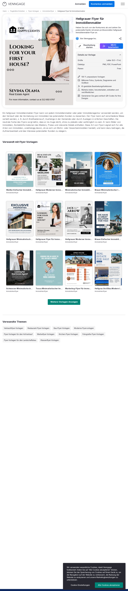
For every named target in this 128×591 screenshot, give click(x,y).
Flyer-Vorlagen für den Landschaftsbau (20, 340)
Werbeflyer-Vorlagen (45, 334)
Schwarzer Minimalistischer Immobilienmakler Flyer (19, 288)
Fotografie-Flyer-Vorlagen (93, 334)
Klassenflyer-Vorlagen (50, 340)
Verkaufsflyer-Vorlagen (13, 328)
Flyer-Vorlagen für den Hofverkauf (18, 334)
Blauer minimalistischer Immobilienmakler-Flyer (108, 190)
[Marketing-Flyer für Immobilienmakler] (78, 268)
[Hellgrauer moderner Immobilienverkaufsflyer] (49, 169)
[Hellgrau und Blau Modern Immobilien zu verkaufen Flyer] (108, 268)
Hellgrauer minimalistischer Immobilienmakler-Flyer (19, 239)
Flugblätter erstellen (17, 11)
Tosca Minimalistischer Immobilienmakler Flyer (49, 288)
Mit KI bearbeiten (113, 46)
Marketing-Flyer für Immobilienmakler (78, 288)
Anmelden (80, 4)
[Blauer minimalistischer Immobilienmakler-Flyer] (108, 169)
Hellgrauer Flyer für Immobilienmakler (49, 239)
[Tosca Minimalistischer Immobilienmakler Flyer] (49, 268)
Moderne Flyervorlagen (84, 328)
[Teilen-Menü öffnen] (120, 38)
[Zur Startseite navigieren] (13, 4)
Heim (5, 11)
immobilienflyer (48, 11)
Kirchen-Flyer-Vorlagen (68, 334)
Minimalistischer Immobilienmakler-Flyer (78, 190)
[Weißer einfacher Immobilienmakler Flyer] (19, 169)
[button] (87, 46)
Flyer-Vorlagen (33, 11)
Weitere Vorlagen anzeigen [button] (64, 302)
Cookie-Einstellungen (80, 585)
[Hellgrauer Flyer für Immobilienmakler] (49, 218)
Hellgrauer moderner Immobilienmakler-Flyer (78, 239)
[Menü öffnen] (123, 4)
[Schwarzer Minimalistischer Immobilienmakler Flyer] (19, 268)
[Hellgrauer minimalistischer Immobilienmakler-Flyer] (19, 218)
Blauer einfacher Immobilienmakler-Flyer (108, 239)
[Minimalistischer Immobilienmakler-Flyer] (78, 169)
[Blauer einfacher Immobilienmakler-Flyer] (108, 218)
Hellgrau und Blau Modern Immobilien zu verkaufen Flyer (108, 288)
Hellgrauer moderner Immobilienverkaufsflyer (49, 190)
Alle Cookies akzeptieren (109, 585)
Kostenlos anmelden (101, 4)
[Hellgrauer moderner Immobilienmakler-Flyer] (78, 218)
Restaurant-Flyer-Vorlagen (38, 328)
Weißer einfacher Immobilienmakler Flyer (19, 190)
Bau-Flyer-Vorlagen (62, 328)
